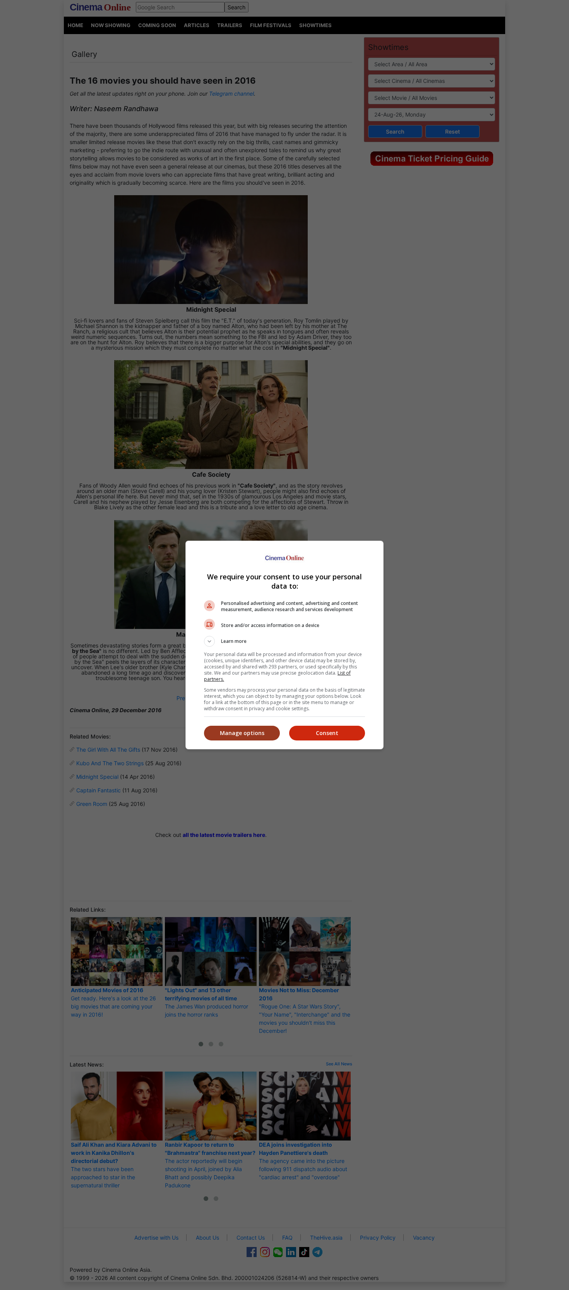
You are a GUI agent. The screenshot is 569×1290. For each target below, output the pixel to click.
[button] (284, 641)
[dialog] (284, 645)
